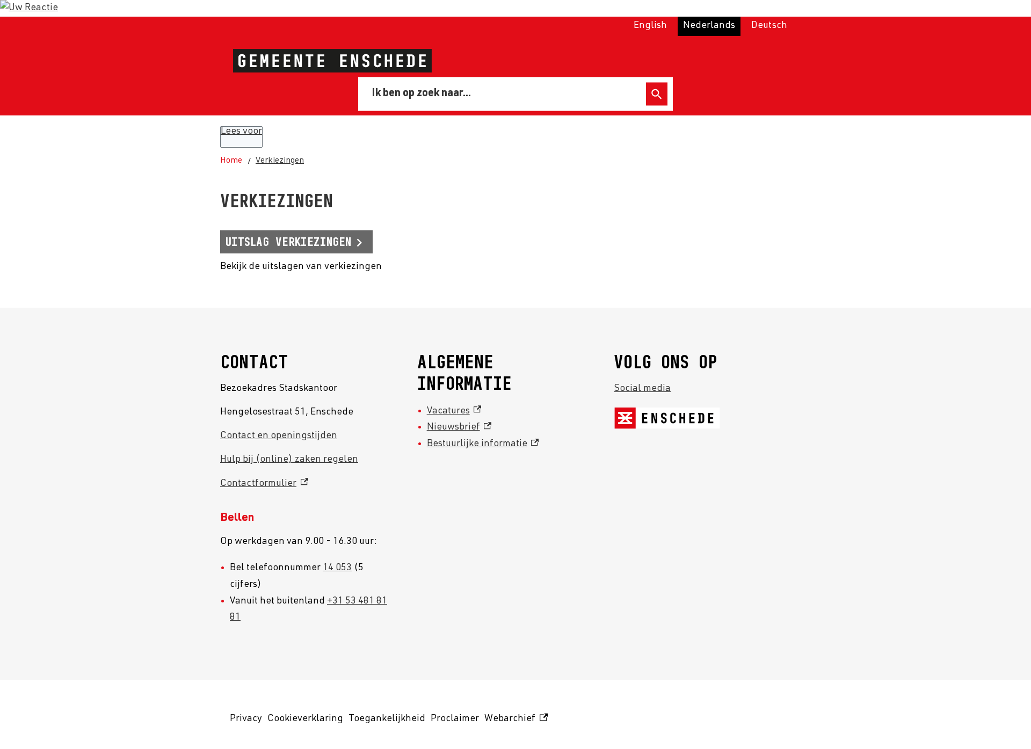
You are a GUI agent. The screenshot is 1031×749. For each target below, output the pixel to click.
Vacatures (454, 411)
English (650, 26)
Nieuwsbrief (459, 427)
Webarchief (514, 721)
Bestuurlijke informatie (483, 444)
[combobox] (504, 94)
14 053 (337, 568)
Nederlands (709, 26)
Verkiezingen (280, 161)
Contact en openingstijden (278, 436)
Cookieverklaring (305, 719)
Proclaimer (455, 719)
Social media (642, 389)
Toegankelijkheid (386, 719)
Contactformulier (264, 484)
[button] (29, 8)
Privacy (246, 719)
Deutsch (769, 26)
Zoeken (656, 94)
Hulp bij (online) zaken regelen (289, 459)
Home (231, 161)
